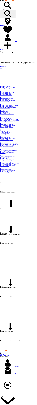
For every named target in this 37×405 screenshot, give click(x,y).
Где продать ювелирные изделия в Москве (7, 91)
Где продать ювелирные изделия (5, 93)
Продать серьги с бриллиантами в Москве (7, 117)
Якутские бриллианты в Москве (5, 136)
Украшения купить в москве (5, 131)
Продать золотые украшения (5, 113)
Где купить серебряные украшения (6, 158)
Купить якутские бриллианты (5, 137)
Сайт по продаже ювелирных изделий (6, 127)
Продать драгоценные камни (5, 141)
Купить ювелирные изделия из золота (6, 103)
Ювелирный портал (3, 135)
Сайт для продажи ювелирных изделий (6, 171)
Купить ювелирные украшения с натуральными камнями (9, 163)
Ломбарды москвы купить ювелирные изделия (8, 107)
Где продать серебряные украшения (6, 90)
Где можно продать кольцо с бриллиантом (7, 145)
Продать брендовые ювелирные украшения (7, 109)
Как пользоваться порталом (4, 355)
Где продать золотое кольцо (4, 166)
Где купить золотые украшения (5, 86)
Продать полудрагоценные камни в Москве (7, 116)
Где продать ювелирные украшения (6, 94)
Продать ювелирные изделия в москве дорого (7, 121)
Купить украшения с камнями (5, 168)
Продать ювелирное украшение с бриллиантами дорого (9, 120)
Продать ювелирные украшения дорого (6, 124)
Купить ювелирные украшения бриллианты (7, 104)
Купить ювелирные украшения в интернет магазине (9, 105)
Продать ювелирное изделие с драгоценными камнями (9, 119)
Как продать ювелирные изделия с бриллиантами (8, 97)
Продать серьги (2, 153)
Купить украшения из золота (5, 99)
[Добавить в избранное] (14, 181)
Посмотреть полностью (4, 66)
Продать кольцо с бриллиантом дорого (6, 147)
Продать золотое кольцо (4, 111)
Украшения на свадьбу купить (5, 172)
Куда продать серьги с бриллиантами (6, 98)
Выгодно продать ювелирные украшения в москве (8, 143)
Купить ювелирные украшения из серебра (7, 106)
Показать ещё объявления (4, 349)
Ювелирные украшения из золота (5, 134)
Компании (2, 358)
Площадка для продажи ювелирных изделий (7, 170)
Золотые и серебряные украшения (6, 95)
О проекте (2, 354)
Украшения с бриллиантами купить (6, 132)
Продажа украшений (3, 142)
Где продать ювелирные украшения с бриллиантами (9, 144)
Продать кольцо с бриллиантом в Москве (7, 114)
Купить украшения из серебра (5, 101)
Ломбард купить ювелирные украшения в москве (8, 150)
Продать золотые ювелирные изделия (6, 146)
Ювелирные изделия (3, 357)
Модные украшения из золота (5, 108)
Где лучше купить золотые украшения (6, 88)
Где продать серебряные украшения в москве (7, 165)
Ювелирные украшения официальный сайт (7, 167)
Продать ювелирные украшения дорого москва (8, 164)
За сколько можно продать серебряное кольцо (7, 156)
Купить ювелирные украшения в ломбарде (7, 152)
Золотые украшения (3, 96)
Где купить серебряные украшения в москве (7, 87)
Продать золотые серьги (4, 112)
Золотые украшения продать (5, 161)
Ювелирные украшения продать (5, 155)
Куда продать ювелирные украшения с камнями (8, 148)
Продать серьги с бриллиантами (5, 118)
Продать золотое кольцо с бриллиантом (6, 140)
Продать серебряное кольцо (4, 151)
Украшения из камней (4, 130)
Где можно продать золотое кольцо (6, 149)
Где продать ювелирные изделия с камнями (7, 92)
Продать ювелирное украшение (5, 154)
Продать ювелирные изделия (5, 122)
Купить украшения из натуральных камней (7, 100)
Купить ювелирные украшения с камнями (7, 159)
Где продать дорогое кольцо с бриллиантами (7, 162)
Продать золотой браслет (4, 157)
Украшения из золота (3, 129)
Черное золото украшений (4, 133)
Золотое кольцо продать (4, 139)
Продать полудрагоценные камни (5, 169)
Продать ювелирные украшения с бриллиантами (8, 125)
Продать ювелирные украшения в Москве (7, 123)
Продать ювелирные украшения (5, 126)
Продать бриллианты (3, 110)
